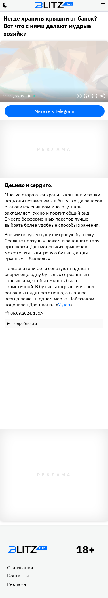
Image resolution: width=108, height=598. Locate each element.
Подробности (24, 323)
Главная (27, 549)
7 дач (64, 305)
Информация (86, 96)
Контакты (18, 576)
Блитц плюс (54, 5)
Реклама (16, 584)
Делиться (102, 96)
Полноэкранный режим (94, 96)
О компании (20, 567)
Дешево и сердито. (29, 185)
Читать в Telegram (54, 111)
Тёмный (5, 5)
